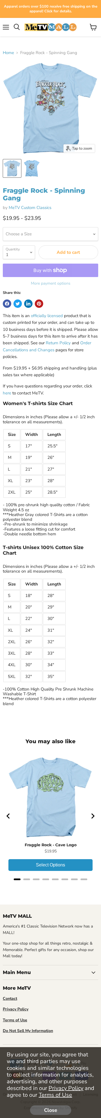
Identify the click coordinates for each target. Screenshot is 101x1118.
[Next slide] (92, 816)
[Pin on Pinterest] (39, 303)
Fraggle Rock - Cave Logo (51, 844)
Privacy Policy (66, 1088)
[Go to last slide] (8, 816)
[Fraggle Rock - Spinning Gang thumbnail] (12, 168)
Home (8, 52)
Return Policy (58, 343)
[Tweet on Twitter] (17, 303)
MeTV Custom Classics (30, 207)
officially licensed (47, 316)
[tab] (17, 879)
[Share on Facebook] (7, 303)
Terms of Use (55, 1095)
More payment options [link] (50, 283)
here (7, 393)
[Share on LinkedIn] (28, 303)
